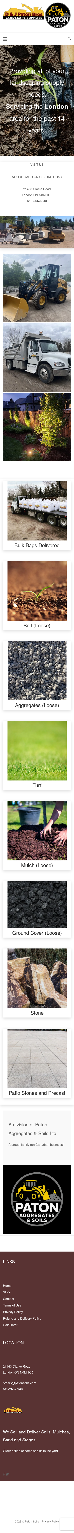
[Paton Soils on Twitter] (7, 1474)
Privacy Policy (13, 1311)
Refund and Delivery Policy (22, 1318)
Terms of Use (12, 1305)
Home (7, 1285)
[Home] (37, 27)
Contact (8, 1298)
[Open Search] (69, 38)
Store (6, 1292)
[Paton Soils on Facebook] (4, 1474)
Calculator (10, 1325)
